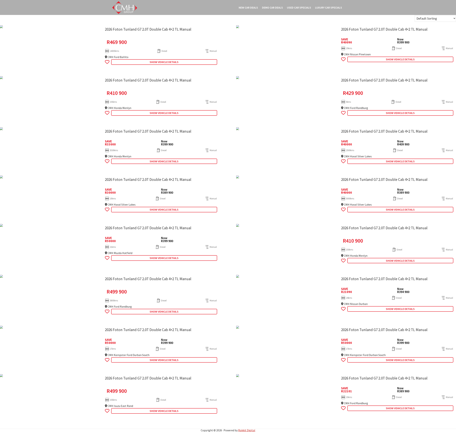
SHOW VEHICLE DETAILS (164, 62)
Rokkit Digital (246, 430)
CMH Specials (124, 7)
